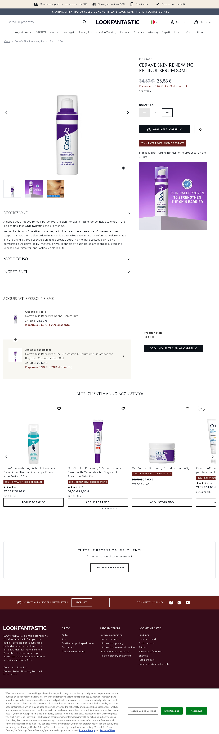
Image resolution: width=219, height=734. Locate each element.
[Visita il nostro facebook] (171, 602)
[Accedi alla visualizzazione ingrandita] (124, 168)
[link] (179, 22)
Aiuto (65, 635)
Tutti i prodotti (147, 659)
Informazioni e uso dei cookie (117, 647)
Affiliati (143, 647)
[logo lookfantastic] (118, 22)
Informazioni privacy (112, 643)
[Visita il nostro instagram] (179, 602)
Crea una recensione (109, 567)
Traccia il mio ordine (73, 651)
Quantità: (146, 105)
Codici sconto (147, 643)
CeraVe (145, 59)
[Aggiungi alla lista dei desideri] (200, 129)
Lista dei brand (147, 639)
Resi (64, 639)
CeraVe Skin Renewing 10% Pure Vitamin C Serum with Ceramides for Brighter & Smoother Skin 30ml (97, 472)
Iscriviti (82, 602)
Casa (7, 41)
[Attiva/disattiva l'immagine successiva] (128, 112)
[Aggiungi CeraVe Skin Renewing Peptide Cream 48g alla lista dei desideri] (187, 408)
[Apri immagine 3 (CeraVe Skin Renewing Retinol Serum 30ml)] (55, 189)
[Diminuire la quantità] (144, 112)
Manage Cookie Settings (143, 711)
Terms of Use (107, 730)
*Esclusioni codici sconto (114, 651)
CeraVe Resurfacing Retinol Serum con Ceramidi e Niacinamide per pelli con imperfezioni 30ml (30, 472)
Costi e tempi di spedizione (77, 643)
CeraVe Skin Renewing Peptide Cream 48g (160, 468)
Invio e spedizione (110, 639)
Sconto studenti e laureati (154, 664)
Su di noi (144, 635)
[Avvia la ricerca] (84, 22)
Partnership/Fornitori (150, 651)
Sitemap (143, 655)
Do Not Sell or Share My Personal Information (22, 673)
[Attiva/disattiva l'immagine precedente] (6, 112)
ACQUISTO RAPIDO (34, 502)
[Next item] (213, 457)
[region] (109, 711)
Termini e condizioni (111, 635)
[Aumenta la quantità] (167, 112)
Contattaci (68, 647)
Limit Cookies (171, 711)
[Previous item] (6, 457)
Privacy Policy (87, 730)
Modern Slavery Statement (115, 655)
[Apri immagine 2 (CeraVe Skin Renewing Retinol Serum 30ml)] (34, 189)
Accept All (196, 711)
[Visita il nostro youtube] (188, 602)
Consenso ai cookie (14, 667)
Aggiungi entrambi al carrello (173, 348)
